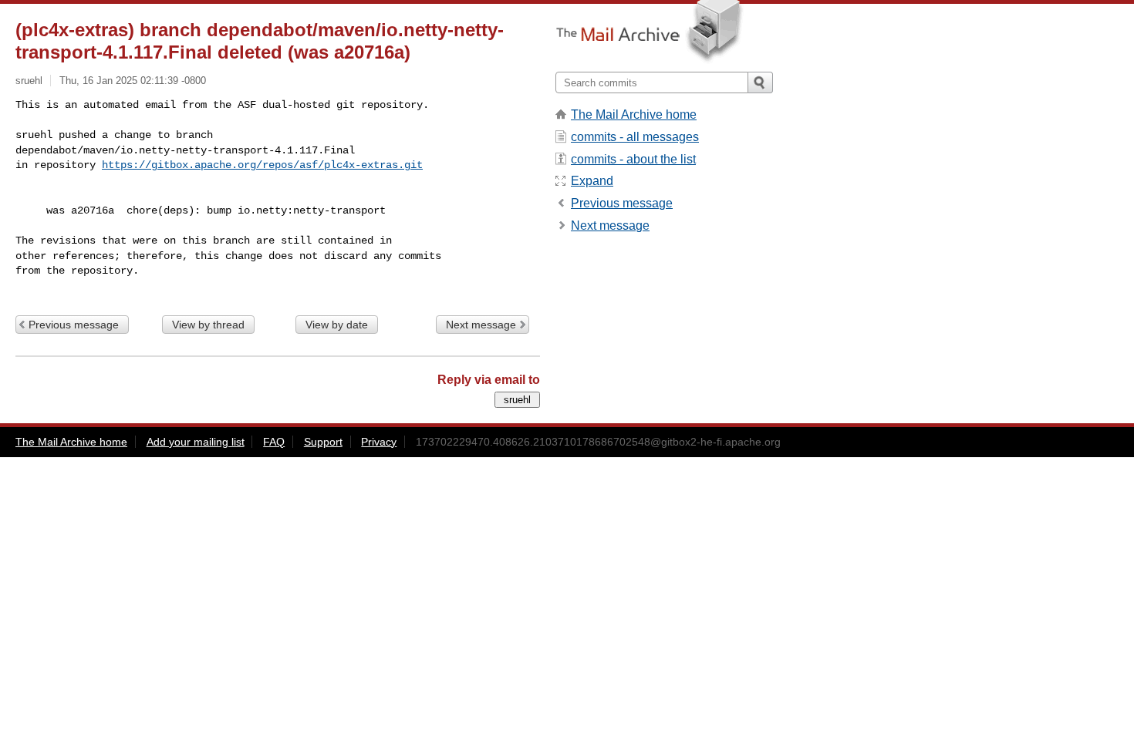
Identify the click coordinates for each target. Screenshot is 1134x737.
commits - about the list (633, 159)
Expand (592, 180)
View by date (336, 324)
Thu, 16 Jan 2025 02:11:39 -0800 (132, 80)
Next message (481, 324)
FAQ (274, 442)
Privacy (379, 442)
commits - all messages (635, 136)
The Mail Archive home (634, 114)
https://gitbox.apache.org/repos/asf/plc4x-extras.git (262, 165)
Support (323, 442)
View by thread (208, 324)
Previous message (74, 324)
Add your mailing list (196, 442)
